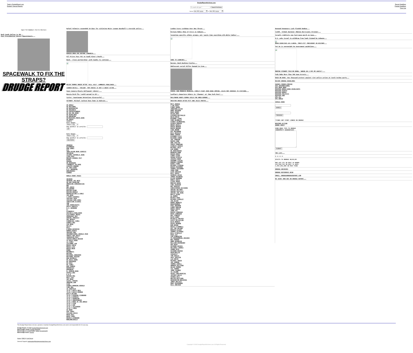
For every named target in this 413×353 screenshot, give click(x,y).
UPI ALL (278, 97)
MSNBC (68, 250)
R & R (68, 274)
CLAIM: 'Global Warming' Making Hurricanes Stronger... (298, 32)
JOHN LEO (174, 210)
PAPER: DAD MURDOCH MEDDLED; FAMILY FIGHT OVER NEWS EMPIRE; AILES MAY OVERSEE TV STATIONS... (210, 91)
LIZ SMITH (174, 259)
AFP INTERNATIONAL (282, 86)
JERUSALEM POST (72, 237)
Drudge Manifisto (35, 329)
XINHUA (69, 172)
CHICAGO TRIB (71, 198)
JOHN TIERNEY (176, 270)
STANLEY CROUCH (177, 146)
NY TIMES (69, 264)
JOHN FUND (174, 170)
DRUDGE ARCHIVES (281, 169)
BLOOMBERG (70, 146)
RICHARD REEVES (177, 246)
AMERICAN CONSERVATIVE (75, 184)
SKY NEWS (69, 279)
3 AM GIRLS (175, 105)
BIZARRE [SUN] (176, 118)
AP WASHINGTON (72, 108)
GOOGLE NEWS (280, 102)
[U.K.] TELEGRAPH (73, 306)
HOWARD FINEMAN (177, 162)
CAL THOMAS (175, 268)
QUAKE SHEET (280, 125)
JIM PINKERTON (176, 236)
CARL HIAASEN (176, 184)
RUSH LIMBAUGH (176, 214)
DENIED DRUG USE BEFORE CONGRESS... (81, 53)
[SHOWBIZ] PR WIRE (73, 164)
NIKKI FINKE (175, 163)
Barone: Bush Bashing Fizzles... (184, 63)
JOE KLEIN (174, 201)
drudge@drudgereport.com (40, 328)
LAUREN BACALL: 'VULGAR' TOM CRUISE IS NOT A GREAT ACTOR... (91, 88)
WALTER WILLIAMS (177, 278)
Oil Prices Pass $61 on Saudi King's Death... (85, 56)
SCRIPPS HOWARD (72, 166)
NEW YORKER (70, 266)
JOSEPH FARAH (176, 159)
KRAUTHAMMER (175, 204)
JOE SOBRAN (175, 262)
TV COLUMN (174, 272)
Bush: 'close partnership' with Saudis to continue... (88, 60)
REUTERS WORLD (280, 92)
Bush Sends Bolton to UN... (12, 34)
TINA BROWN (175, 130)
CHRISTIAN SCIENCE (73, 201)
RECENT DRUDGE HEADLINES (285, 81)
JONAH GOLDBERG (177, 176)
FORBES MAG (70, 222)
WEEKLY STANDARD (72, 318)
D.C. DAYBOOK (71, 208)
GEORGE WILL (175, 277)
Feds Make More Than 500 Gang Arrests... (292, 74)
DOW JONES (70, 148)
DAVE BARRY (175, 112)
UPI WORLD (279, 98)
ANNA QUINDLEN (176, 241)
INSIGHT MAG (71, 232)
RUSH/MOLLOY (175, 252)
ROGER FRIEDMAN (177, 167)
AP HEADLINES (71, 114)
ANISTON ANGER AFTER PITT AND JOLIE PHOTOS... (189, 101)
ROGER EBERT (175, 154)
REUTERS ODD (280, 95)
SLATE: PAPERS (72, 281)
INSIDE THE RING (177, 193)
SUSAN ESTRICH (176, 157)
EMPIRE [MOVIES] (72, 218)
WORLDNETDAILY (72, 319)
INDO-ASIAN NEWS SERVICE (76, 151)
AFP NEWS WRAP (280, 87)
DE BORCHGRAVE (176, 151)
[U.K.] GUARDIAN (72, 298)
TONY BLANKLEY (176, 120)
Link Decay (30, 338)
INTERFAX (69, 153)
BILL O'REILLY (176, 233)
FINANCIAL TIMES (72, 221)
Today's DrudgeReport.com (15, 4)
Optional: (192, 11)
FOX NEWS (69, 224)
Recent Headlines (400, 4)
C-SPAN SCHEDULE (72, 197)
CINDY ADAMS (175, 107)
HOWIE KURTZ (175, 209)
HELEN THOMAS (176, 267)
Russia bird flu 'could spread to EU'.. (82, 94)
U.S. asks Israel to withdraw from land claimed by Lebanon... (301, 38)
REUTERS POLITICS (282, 94)
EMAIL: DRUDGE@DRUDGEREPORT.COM (288, 175)
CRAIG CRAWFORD (177, 144)
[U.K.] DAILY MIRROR (74, 292)
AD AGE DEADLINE (72, 182)
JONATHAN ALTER (177, 109)
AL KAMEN (174, 196)
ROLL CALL (70, 277)
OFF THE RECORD (177, 228)
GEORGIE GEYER (176, 175)
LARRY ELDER (175, 155)
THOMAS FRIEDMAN (177, 168)
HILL (68, 227)
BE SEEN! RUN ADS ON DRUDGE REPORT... (290, 179)
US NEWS (69, 310)
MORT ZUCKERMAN (177, 283)
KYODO (68, 159)
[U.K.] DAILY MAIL (73, 290)
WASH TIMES (70, 316)
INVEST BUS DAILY (73, 235)
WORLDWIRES (70, 171)
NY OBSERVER (71, 261)
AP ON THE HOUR (72, 113)
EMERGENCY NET (72, 216)
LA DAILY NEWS (72, 240)
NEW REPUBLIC (71, 258)
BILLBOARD (70, 188)
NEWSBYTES (70, 268)
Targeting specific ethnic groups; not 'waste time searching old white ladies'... (205, 35)
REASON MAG (70, 276)
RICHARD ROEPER (177, 251)
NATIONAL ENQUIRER (73, 255)
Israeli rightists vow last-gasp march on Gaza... (296, 35)
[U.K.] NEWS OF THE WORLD (76, 302)
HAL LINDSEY (175, 215)
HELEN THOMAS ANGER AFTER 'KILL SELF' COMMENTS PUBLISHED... (91, 84)
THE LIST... (280, 153)
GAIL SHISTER (176, 257)
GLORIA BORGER (176, 123)
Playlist (32, 332)
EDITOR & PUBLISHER (74, 213)
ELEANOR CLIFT (176, 136)
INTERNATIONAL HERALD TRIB (77, 234)
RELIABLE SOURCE (177, 247)
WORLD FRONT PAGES (73, 176)
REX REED (174, 244)
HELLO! (69, 226)
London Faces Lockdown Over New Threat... (188, 28)
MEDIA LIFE (70, 247)
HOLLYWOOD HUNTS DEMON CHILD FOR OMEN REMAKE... (190, 97)
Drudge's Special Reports (15, 6)
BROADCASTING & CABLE (75, 193)
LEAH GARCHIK (176, 172)
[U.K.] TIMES (71, 308)
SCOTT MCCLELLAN (177, 220)
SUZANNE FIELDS (177, 160)
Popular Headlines (400, 6)
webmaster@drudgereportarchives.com (39, 341)
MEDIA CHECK (71, 245)
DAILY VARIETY (72, 206)
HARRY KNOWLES (176, 202)
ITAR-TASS (70, 156)
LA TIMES (69, 242)
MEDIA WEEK (70, 248)
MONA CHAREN (175, 134)
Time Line (403, 8)
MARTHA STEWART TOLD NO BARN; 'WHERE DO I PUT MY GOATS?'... (300, 71)
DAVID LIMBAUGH (177, 212)
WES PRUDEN (175, 239)
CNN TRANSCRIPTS (72, 205)
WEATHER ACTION (281, 123)
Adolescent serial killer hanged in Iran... (189, 66)
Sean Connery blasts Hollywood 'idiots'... (84, 91)
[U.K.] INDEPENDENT (74, 300)
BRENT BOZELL (176, 125)
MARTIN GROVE (176, 183)
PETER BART (175, 113)
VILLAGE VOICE (72, 313)
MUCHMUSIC (70, 251)
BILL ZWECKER (176, 285)
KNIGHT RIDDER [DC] (74, 158)
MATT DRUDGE (175, 104)
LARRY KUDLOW (176, 207)
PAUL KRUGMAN (176, 205)
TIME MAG (69, 287)
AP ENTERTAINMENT (73, 111)
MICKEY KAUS (175, 197)
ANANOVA (69, 145)
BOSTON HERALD (72, 192)
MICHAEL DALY (176, 147)
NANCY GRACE (175, 180)
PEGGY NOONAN (176, 223)
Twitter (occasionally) (41, 331)
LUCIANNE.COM (71, 243)
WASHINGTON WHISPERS (179, 280)
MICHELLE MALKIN (177, 218)
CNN (67, 203)
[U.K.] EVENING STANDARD (76, 295)
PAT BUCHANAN (176, 131)
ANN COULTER (175, 143)
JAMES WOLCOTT (176, 281)
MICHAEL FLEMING (177, 165)
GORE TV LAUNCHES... (179, 60)
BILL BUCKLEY (176, 133)
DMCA (24, 338)
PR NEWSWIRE (71, 163)
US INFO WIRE (71, 167)
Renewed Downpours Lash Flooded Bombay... (292, 28)
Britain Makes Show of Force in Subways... (188, 32)
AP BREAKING (71, 116)
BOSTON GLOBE (71, 190)
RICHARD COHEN (176, 138)
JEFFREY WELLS (176, 275)
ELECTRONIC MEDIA (73, 214)
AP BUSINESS (71, 110)
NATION (69, 253)
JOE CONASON (175, 139)
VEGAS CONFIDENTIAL (178, 273)
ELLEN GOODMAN (176, 178)
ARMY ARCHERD (176, 110)
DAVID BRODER (176, 126)
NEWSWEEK (69, 269)
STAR (68, 284)
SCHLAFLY (174, 254)
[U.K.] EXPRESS (72, 297)
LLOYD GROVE (175, 181)
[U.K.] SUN (70, 305)
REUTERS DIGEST (281, 90)
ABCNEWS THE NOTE (73, 180)
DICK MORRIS (175, 222)
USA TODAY (70, 311)
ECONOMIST (70, 211)
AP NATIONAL (71, 106)
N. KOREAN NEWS (72, 271)
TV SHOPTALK (71, 289)
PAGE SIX (174, 235)
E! (67, 209)
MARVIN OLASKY (176, 230)
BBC (67, 185)
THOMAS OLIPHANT (177, 231)
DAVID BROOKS (176, 128)
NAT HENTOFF (175, 186)
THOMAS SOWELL (176, 264)
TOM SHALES (175, 256)
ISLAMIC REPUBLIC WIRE (75, 155)
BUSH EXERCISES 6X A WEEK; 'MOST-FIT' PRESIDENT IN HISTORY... (301, 43)
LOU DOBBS (174, 149)
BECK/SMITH (175, 117)
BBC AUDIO (70, 187)
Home (19, 338)
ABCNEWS (69, 179)
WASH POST (70, 314)
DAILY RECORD (71, 293)
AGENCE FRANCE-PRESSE (283, 84)
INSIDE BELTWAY (177, 189)
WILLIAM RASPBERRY (178, 243)
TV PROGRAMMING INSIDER (180, 238)
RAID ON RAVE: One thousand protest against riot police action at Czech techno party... (312, 77)
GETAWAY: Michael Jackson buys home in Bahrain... (87, 101)
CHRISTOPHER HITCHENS (179, 188)
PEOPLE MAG (70, 272)
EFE (67, 150)
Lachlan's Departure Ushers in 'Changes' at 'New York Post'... (197, 94)
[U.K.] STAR (71, 303)
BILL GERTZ (175, 173)
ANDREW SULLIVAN (177, 265)
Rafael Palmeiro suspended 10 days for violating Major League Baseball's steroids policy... (105, 28)
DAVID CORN (175, 141)
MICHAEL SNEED (176, 260)
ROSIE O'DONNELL (177, 226)
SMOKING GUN (71, 282)
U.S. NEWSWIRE (72, 169)
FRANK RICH (175, 249)
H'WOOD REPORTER (72, 229)
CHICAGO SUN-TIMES (73, 200)
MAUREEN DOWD (176, 152)
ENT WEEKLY (70, 219)
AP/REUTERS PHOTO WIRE (75, 118)
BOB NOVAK (174, 225)
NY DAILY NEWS (72, 260)
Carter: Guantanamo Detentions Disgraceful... (85, 97)
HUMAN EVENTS (71, 230)
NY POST (69, 263)
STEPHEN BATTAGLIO (178, 115)
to (208, 11)
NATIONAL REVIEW (72, 256)
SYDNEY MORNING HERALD (75, 285)
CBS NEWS (69, 195)
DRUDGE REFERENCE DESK (284, 172)
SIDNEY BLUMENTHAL (178, 122)
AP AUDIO (69, 119)
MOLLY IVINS (175, 194)
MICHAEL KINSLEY (177, 199)
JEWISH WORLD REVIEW (74, 239)
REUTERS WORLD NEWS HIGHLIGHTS (287, 89)
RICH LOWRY (175, 217)
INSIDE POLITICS (177, 191)
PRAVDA (69, 161)
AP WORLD (69, 105)
